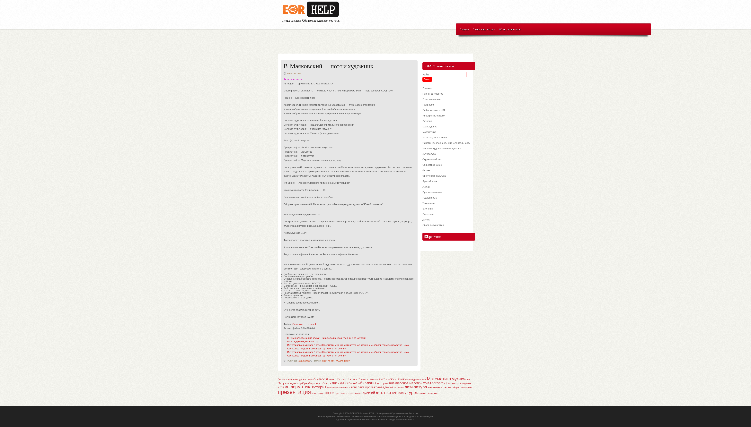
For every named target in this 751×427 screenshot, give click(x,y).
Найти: (426, 74)
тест (387, 392)
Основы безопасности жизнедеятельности (446, 143)
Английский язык (391, 379)
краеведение (383, 387)
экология (432, 393)
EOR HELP (355, 413)
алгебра (355, 383)
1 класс (310, 379)
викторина (383, 383)
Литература (429, 154)
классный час (334, 387)
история (319, 387)
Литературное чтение (434, 137)
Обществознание (432, 165)
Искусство (304, 361)
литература (416, 387)
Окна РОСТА (328, 361)
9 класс (363, 379)
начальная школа (439, 387)
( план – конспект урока (292, 379)
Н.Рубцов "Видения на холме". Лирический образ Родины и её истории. (327, 338)
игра (281, 387)
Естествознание (431, 99)
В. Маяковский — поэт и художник (329, 66)
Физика (426, 170)
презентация (294, 392)
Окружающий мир (432, 159)
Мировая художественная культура (442, 148)
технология (400, 393)
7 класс (342, 379)
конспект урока (362, 387)
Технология (428, 203)
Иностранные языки (433, 115)
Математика (429, 132)
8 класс (353, 379)
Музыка (458, 379)
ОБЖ (468, 379)
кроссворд (399, 387)
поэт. (347, 361)
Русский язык (429, 181)
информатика (298, 386)
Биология (427, 208)
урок (413, 392)
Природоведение (432, 192)
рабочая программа (349, 393)
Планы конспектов (484, 29)
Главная (464, 29)
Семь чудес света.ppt (304, 324)
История (427, 121)
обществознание (462, 387)
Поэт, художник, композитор (302, 341)
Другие (426, 219)
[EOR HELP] (312, 22)
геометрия (455, 383)
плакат (339, 361)
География (428, 104)
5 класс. (320, 379)
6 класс (331, 379)
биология (368, 383)
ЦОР (346, 383)
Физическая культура (434, 176)
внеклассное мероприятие (409, 383)
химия (422, 393)
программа (318, 393)
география (438, 383)
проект (330, 393)
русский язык (373, 393)
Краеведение (429, 126)
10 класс (373, 379)
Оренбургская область (316, 383)
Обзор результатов (509, 29)
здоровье (466, 383)
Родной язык (429, 197)
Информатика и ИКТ (433, 110)
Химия (426, 186)
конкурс (345, 387)
